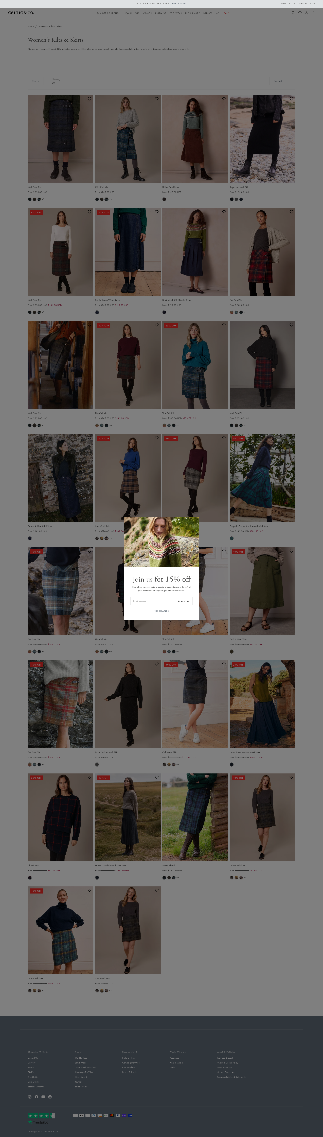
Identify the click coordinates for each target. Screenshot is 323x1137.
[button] (285, 3)
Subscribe (184, 600)
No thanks (161, 611)
